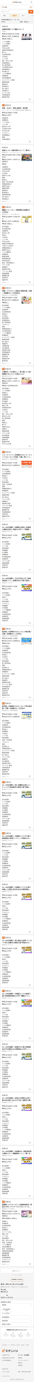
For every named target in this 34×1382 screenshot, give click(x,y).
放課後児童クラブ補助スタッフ (13, 29)
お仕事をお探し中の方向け (8, 1357)
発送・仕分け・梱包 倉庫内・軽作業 (15, 108)
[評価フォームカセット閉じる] (31, 1329)
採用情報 (20, 1365)
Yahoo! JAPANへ (6, 1376)
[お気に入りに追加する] (30, 99)
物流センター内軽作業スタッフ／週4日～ (16, 150)
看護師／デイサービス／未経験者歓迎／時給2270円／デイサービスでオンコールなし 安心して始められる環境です (17, 1207)
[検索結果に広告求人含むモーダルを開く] (4, 22)
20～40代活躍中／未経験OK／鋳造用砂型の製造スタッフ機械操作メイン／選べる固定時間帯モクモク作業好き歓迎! (17, 1153)
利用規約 (20, 1357)
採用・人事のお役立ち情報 (24, 1371)
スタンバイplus (5, 1371)
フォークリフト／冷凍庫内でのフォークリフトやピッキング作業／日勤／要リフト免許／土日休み (17, 457)
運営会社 (20, 1362)
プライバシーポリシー (23, 1360)
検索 (31, 11)
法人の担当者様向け (7, 1360)
